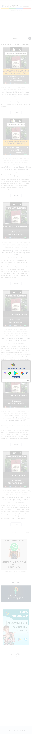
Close (28, 380)
